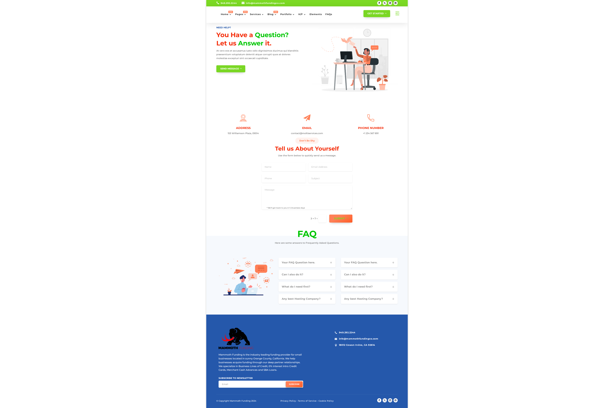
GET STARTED (375, 13)
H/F (300, 14)
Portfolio (286, 14)
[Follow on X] (385, 3)
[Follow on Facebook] (379, 3)
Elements (316, 14)
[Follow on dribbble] (396, 3)
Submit (339, 218)
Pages (239, 14)
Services (255, 14)
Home (224, 14)
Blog (271, 14)
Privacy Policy (288, 401)
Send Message (229, 68)
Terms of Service (307, 401)
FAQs (328, 14)
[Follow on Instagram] (390, 3)
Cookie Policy (326, 401)
